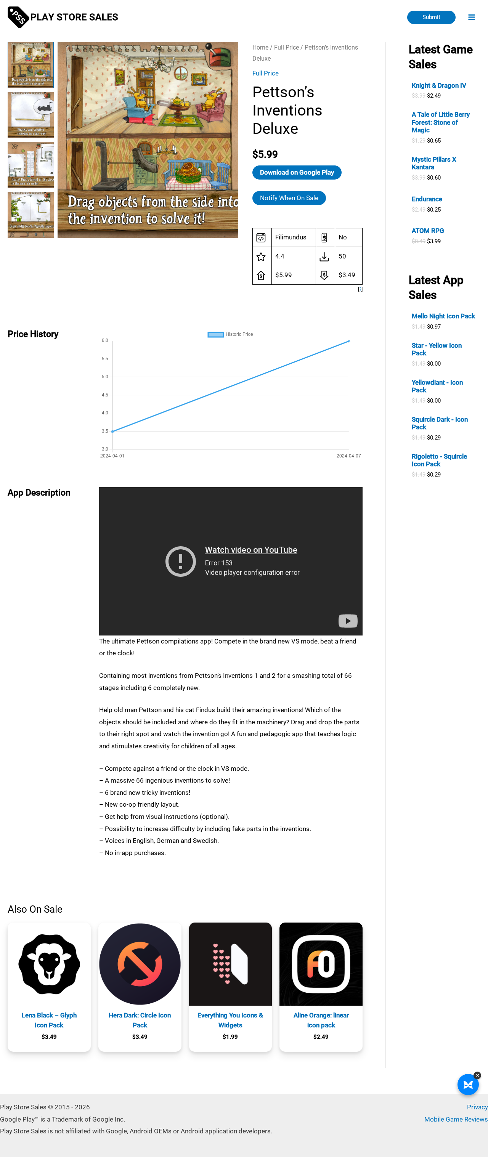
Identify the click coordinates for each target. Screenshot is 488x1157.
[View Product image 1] (31, 65)
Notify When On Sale (289, 198)
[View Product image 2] (31, 115)
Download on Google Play (297, 172)
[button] (431, 17)
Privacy (477, 1107)
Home (260, 47)
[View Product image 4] (31, 215)
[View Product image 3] (31, 165)
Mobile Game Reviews (456, 1119)
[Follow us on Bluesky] (468, 1084)
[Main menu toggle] (472, 17)
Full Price (286, 47)
